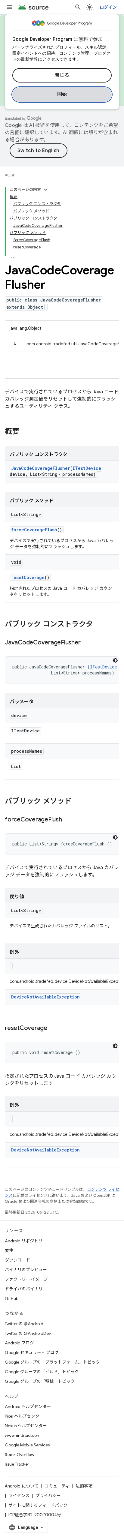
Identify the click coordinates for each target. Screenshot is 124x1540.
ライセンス (18, 1495)
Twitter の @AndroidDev (28, 1333)
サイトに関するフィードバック (37, 1505)
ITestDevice (87, 468)
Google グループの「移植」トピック (40, 1381)
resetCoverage (28, 577)
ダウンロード (17, 1260)
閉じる (62, 75)
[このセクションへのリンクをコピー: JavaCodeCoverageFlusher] (86, 643)
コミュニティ (57, 1486)
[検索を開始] (78, 7)
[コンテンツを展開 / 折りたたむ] (45, 189)
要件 (9, 1250)
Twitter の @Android (24, 1323)
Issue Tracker (17, 1464)
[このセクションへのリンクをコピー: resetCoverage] (53, 1028)
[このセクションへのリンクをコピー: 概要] (25, 432)
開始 (62, 95)
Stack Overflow (19, 1454)
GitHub (11, 1298)
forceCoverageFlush (34, 530)
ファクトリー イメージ (26, 1279)
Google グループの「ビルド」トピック (42, 1371)
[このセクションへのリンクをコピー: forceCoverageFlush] (68, 820)
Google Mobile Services (27, 1445)
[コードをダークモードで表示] (115, 660)
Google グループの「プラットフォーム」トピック (52, 1362)
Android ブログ (19, 1343)
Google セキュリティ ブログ (32, 1352)
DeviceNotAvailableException (45, 997)
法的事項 (84, 1486)
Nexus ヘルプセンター (26, 1425)
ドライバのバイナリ (24, 1289)
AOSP (10, 175)
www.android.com (23, 1435)
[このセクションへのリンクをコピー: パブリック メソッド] (78, 801)
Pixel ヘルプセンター (24, 1416)
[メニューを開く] (10, 7)
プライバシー (48, 1495)
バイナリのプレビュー (26, 1269)
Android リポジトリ (23, 1241)
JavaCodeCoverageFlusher (40, 468)
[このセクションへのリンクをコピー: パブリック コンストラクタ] (99, 624)
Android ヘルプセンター (28, 1406)
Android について (22, 1486)
